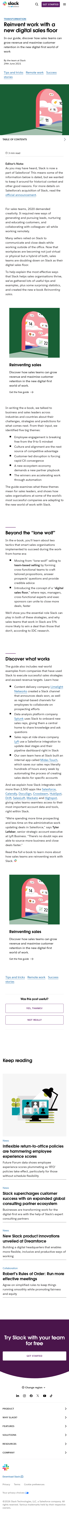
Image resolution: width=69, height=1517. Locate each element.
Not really (34, 1019)
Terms (17, 1484)
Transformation (15, 18)
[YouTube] (44, 1396)
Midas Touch (48, 760)
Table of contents (15, 139)
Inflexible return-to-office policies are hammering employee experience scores (33, 1151)
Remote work (35, 72)
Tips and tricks (13, 72)
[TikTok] (51, 1396)
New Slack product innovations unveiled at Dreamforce (31, 1239)
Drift (8, 798)
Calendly (11, 793)
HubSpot (55, 793)
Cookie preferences (34, 1484)
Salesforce (49, 789)
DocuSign (25, 793)
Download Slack (11, 1476)
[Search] (36, 4)
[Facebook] (31, 1396)
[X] (37, 1396)
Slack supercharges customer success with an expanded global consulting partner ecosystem (34, 1198)
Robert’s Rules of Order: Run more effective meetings (33, 1276)
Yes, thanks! (34, 1008)
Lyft (16, 741)
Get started (51, 4)
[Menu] (64, 4)
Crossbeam (40, 793)
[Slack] (11, 4)
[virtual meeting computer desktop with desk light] (34, 1105)
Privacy (6, 1484)
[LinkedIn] (17, 1396)
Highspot (51, 798)
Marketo (32, 798)
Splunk (19, 718)
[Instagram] (24, 1396)
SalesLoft (19, 798)
